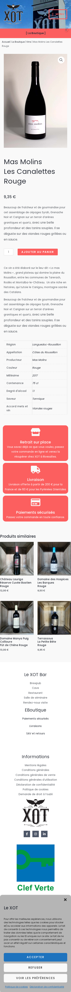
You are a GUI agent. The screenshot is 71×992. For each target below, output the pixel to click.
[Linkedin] (44, 834)
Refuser (35, 968)
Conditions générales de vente (35, 775)
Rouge (36, 368)
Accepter (35, 957)
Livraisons (35, 726)
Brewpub (35, 683)
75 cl (35, 383)
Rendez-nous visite (35, 702)
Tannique (38, 399)
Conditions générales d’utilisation (35, 780)
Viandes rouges (42, 408)
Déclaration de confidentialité (47, 986)
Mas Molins (39, 360)
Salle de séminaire (35, 698)
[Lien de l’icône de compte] (52, 33)
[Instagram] (35, 834)
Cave (35, 688)
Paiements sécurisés (35, 718)
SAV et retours (35, 733)
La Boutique (18, 41)
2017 (34, 375)
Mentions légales (35, 765)
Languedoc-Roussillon (46, 344)
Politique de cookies (16, 986)
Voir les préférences (35, 978)
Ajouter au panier (37, 252)
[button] (65, 900)
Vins (28, 41)
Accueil (6, 41)
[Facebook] (27, 834)
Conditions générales (35, 770)
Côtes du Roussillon (44, 352)
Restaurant (35, 693)
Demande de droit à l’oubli (36, 794)
